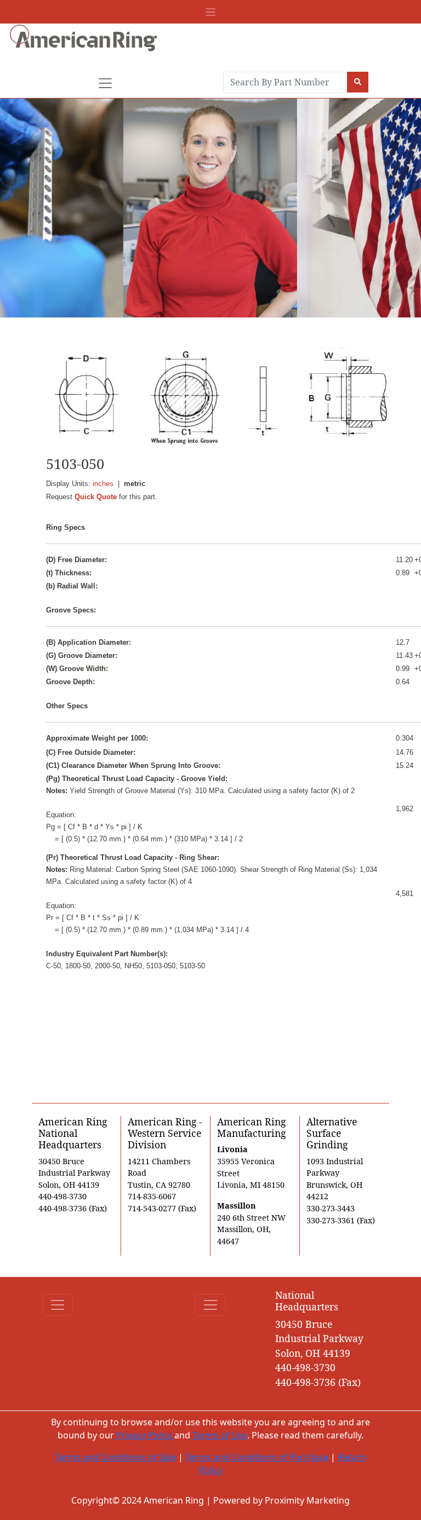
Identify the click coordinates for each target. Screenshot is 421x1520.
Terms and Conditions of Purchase (256, 1457)
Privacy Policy (144, 1435)
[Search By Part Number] (357, 82)
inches (103, 483)
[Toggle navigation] (210, 12)
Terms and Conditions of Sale (115, 1457)
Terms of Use (218, 1435)
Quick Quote (96, 497)
